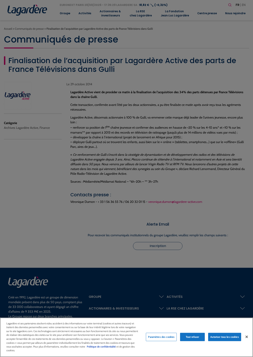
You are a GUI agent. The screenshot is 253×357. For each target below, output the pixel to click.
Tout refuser (192, 336)
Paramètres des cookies (161, 336)
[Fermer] (246, 336)
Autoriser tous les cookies (224, 336)
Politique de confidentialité (101, 346)
